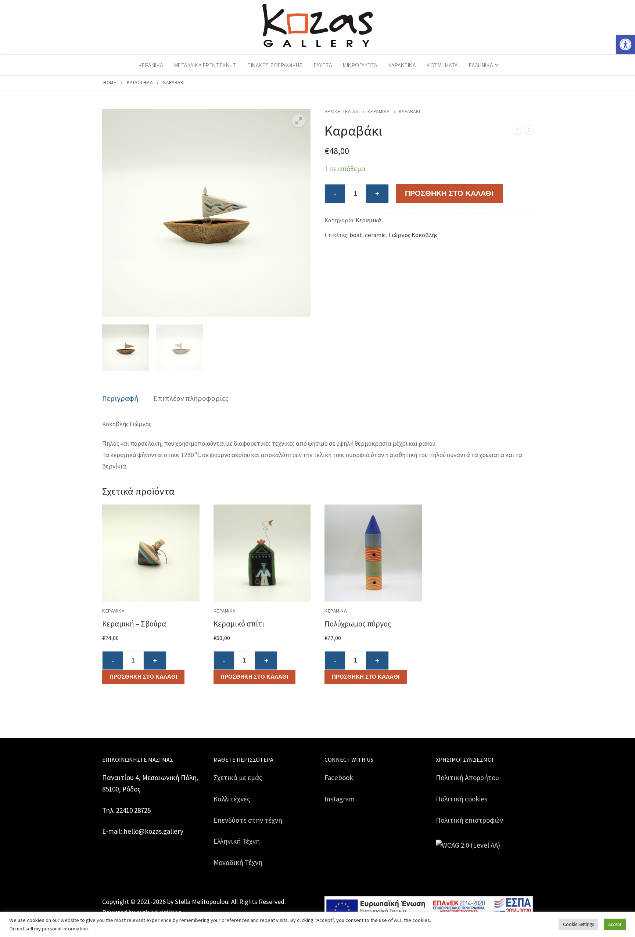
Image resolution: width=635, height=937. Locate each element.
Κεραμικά (378, 111)
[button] (625, 44)
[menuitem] (483, 65)
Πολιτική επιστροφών (469, 820)
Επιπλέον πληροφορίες (191, 398)
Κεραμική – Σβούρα (134, 624)
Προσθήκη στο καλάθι (143, 677)
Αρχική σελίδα (341, 111)
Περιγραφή (120, 398)
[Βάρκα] (516, 132)
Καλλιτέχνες (232, 798)
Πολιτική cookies (461, 798)
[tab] (120, 398)
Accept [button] (614, 924)
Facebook (338, 777)
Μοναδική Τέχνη (238, 862)
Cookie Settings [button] (578, 924)
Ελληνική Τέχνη (237, 841)
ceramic (375, 235)
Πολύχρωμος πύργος (357, 624)
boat (355, 235)
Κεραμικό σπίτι (239, 624)
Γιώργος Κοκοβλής (413, 235)
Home (109, 82)
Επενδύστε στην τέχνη (248, 820)
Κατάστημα (140, 82)
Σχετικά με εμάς (238, 777)
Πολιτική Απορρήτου (467, 777)
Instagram (339, 798)
